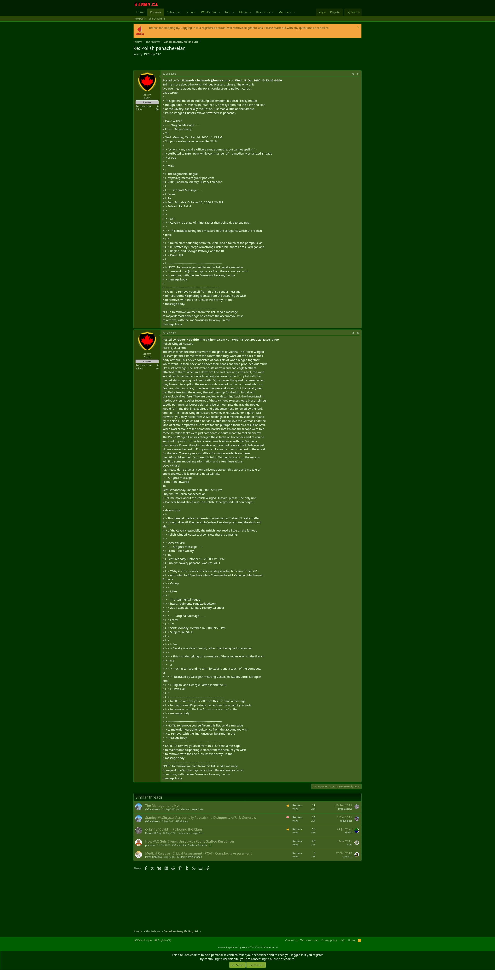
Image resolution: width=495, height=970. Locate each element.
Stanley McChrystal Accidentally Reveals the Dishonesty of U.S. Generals (200, 817)
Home (140, 12)
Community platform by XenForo (247, 947)
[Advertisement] (178, 63)
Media (243, 12)
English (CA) (164, 940)
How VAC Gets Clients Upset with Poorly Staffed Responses (190, 841)
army (140, 54)
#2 (358, 333)
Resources (263, 12)
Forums (155, 12)
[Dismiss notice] (357, 28)
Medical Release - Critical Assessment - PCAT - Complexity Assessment (198, 853)
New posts (139, 18)
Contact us (291, 940)
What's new (208, 12)
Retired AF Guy (153, 833)
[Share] (352, 74)
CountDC (347, 856)
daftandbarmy (152, 809)
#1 (358, 73)
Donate (190, 12)
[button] (219, 12)
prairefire (150, 845)
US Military (182, 821)
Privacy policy (329, 940)
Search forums (157, 18)
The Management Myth (163, 805)
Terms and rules (309, 940)
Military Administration (189, 857)
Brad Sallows (345, 808)
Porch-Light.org (153, 857)
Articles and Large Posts (190, 809)
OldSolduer (346, 820)
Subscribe (173, 12)
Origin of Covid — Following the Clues (173, 829)
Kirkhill (348, 832)
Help (342, 940)
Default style (144, 940)
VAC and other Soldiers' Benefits (189, 845)
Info (227, 12)
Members (284, 12)
